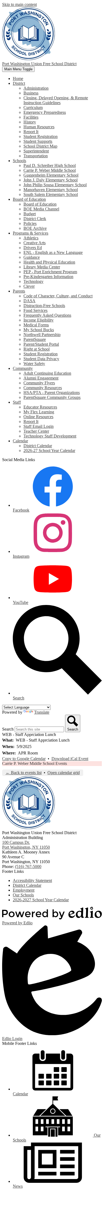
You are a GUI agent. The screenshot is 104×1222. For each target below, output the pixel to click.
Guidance (31, 257)
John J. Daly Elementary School (50, 180)
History (29, 122)
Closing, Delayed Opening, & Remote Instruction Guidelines (55, 100)
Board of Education (40, 204)
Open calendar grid (63, 772)
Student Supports (37, 141)
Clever (29, 286)
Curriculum (33, 107)
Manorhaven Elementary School (50, 189)
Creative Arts (34, 242)
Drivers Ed (32, 247)
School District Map (40, 146)
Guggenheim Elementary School (50, 175)
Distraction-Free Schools (44, 305)
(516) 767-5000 (28, 866)
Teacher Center (36, 431)
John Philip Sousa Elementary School (55, 185)
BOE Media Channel (41, 209)
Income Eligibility (38, 320)
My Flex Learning (38, 412)
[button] (19, 83)
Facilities (30, 117)
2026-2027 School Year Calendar (41, 900)
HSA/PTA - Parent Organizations (51, 392)
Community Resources (42, 387)
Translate (41, 712)
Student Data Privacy (41, 358)
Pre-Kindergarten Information (48, 276)
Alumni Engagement (40, 378)
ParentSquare (34, 339)
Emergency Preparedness (44, 112)
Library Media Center (41, 267)
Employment (23, 890)
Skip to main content (19, 4)
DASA (29, 300)
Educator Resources (40, 407)
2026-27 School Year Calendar (49, 450)
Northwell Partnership (42, 334)
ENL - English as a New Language (53, 252)
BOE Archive (35, 228)
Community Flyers (39, 383)
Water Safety (34, 363)
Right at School (36, 349)
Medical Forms (36, 325)
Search (8, 729)
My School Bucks (38, 329)
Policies (30, 223)
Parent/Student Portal (41, 344)
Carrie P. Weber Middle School (49, 170)
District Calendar (37, 445)
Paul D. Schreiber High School (49, 165)
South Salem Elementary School (50, 194)
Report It (30, 131)
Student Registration (40, 136)
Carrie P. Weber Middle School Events (34, 763)
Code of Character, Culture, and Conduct (58, 296)
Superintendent (36, 151)
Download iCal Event (69, 758)
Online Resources (38, 416)
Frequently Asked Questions (47, 315)
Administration (36, 88)
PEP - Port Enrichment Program (50, 271)
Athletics (30, 238)
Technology (33, 281)
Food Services (35, 310)
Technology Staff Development (49, 436)
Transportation (35, 156)
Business (30, 93)
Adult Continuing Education (47, 373)
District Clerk (34, 218)
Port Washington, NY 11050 (26, 844)
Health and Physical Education (49, 262)
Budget (29, 213)
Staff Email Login (38, 426)
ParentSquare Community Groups (52, 397)
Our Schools (23, 895)
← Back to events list (24, 772)
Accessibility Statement (32, 880)
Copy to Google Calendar (24, 758)
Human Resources (38, 127)
